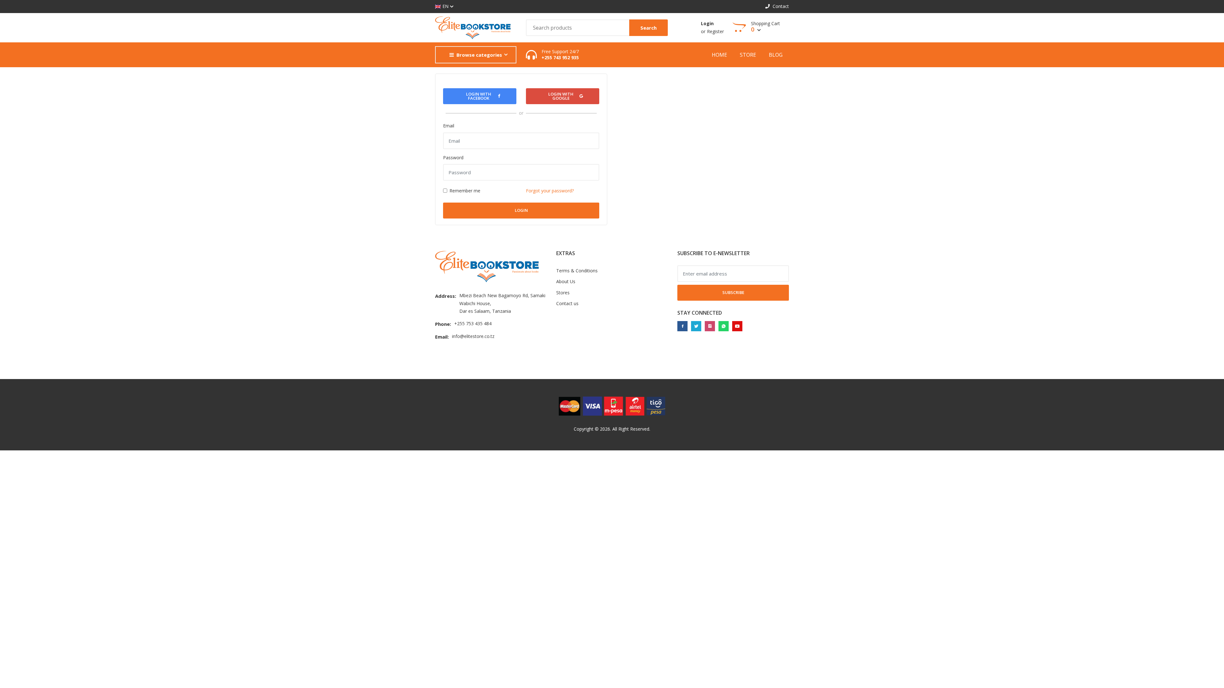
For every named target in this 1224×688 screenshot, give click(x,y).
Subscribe (733, 292)
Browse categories (479, 55)
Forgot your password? (550, 191)
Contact (780, 6)
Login (707, 23)
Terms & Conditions (577, 271)
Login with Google (560, 96)
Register (715, 31)
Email (448, 126)
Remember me (464, 191)
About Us (565, 281)
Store (748, 54)
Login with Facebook (478, 96)
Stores (563, 293)
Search (648, 28)
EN (445, 6)
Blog (776, 54)
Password (453, 157)
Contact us (567, 303)
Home (719, 54)
